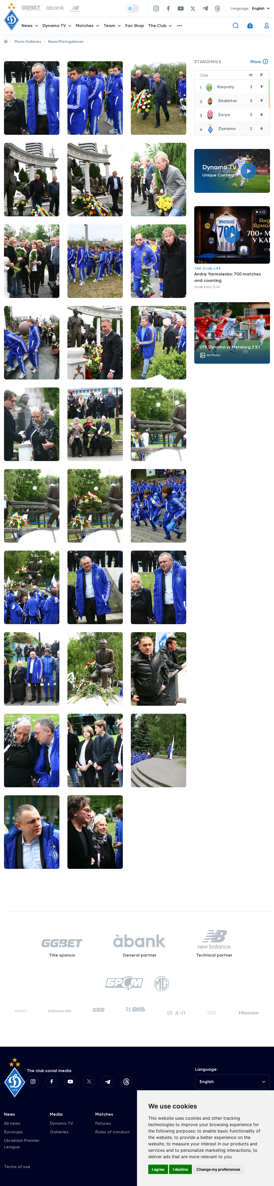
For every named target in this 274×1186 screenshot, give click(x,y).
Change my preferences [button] (218, 1169)
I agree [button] (158, 1169)
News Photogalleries (66, 42)
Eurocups (13, 1131)
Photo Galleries (27, 42)
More (255, 61)
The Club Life (207, 268)
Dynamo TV (61, 1123)
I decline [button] (180, 1169)
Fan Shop (134, 25)
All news (12, 1123)
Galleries (59, 1131)
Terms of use (17, 1166)
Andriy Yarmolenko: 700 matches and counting (227, 277)
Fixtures (103, 1123)
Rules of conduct (112, 1131)
